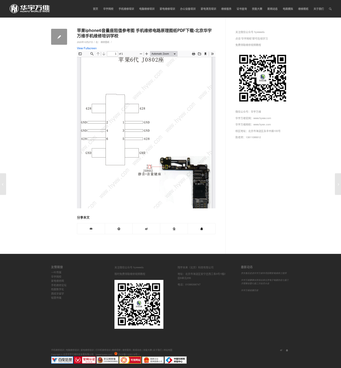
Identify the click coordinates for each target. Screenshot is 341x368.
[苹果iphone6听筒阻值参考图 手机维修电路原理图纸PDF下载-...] (3, 184)
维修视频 (116, 349)
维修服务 (126, 349)
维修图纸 (105, 42)
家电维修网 (57, 280)
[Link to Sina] (281, 350)
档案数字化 (57, 289)
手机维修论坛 (59, 285)
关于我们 (157, 349)
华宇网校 (56, 276)
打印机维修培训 (103, 349)
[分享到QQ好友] (201, 228)
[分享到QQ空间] (118, 228)
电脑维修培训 (72, 349)
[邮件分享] (91, 228)
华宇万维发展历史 (249, 290)
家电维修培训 (87, 349)
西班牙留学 (57, 293)
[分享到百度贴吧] (174, 228)
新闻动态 (137, 349)
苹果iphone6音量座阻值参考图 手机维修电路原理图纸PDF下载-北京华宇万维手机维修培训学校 (144, 32)
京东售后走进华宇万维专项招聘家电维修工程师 (264, 273)
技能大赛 (147, 349)
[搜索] (330, 8)
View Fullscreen (87, 48)
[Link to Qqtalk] (287, 350)
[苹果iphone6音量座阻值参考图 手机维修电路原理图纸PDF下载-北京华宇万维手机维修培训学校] (59, 37)
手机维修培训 (57, 349)
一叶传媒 (56, 272)
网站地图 (168, 349)
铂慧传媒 (56, 297)
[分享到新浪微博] (146, 228)
